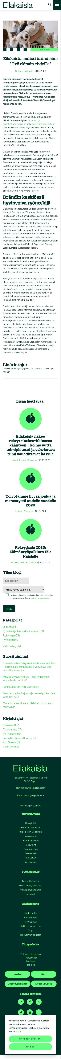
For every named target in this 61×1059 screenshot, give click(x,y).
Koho (43, 974)
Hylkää (30, 1046)
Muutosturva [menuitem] (30, 836)
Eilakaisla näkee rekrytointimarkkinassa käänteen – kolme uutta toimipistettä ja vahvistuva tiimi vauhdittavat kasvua (30, 445)
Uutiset (18, 71)
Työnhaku (11, 639)
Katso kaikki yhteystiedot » (30, 795)
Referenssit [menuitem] (30, 853)
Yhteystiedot (30, 957)
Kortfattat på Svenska (30, 805)
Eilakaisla (28, 71)
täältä (18, 1031)
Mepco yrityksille (43, 983)
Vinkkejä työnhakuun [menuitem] (30, 889)
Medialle (30, 961)
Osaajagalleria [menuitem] (31, 849)
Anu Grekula (11, 742)
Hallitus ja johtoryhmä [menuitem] (30, 926)
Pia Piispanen (12, 733)
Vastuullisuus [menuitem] (30, 917)
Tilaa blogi (30, 964)
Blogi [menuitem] (30, 930)
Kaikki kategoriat (12, 646)
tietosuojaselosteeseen (40, 598)
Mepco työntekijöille (18, 983)
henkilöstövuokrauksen (43, 124)
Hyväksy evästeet (30, 1038)
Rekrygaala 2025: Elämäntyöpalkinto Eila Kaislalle (31, 551)
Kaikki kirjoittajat (11, 746)
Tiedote (23, 460)
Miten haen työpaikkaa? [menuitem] (30, 885)
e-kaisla (17, 974)
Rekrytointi (11, 635)
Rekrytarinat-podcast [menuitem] (30, 934)
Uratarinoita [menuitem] (30, 894)
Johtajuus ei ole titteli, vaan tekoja (21, 686)
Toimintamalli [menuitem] (30, 862)
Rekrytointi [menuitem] (30, 823)
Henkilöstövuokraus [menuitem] (30, 827)
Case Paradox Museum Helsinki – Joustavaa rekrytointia (28, 705)
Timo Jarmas (12, 729)
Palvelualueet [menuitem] (30, 857)
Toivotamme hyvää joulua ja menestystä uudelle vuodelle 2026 (30, 500)
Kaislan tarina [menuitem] (30, 913)
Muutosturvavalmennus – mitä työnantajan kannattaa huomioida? (26, 678)
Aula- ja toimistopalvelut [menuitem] (30, 831)
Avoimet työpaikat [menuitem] (30, 881)
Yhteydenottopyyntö (30, 954)
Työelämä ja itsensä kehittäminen (24, 631)
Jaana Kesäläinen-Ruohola (19, 738)
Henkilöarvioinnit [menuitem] (31, 840)
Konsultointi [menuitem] (30, 844)
